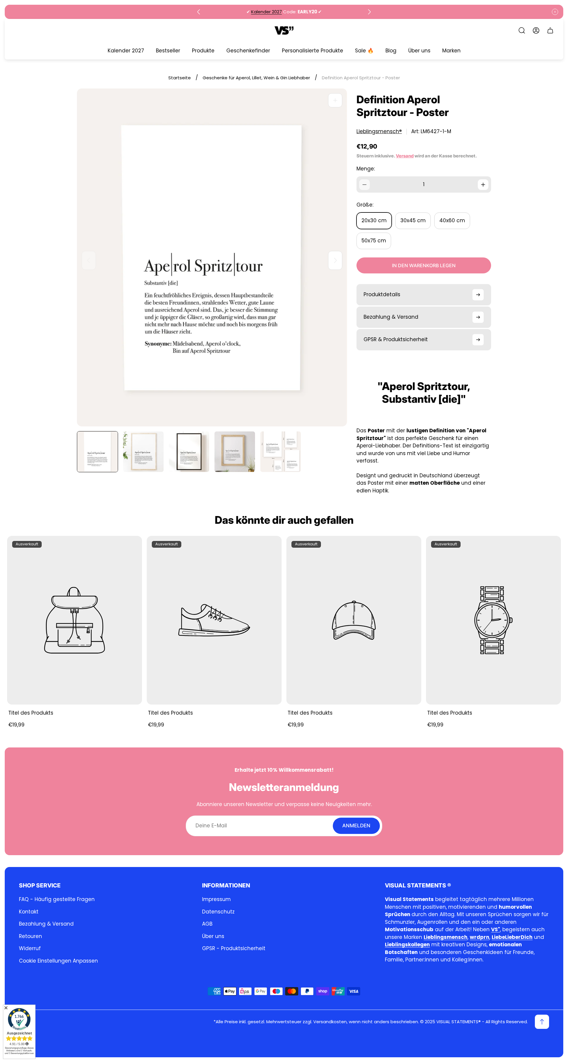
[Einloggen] (536, 30)
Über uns (213, 936)
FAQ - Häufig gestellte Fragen (57, 899)
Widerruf (30, 948)
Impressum (216, 899)
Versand (405, 156)
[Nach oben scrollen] (542, 1022)
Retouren (30, 936)
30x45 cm (413, 220)
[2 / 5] (143, 451)
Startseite (179, 77)
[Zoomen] (335, 100)
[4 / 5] (234, 451)
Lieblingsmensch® (379, 131)
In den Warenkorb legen (424, 265)
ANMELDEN (356, 826)
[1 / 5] (97, 451)
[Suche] (521, 30)
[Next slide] (369, 11)
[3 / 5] (189, 451)
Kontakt (28, 911)
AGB (207, 923)
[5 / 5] (280, 451)
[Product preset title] (74, 620)
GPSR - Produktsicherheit (233, 948)
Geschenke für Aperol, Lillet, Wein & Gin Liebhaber (256, 77)
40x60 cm (452, 220)
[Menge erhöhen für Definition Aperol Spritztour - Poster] (483, 184)
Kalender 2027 (266, 12)
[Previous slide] (198, 11)
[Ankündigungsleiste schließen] (555, 11)
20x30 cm (374, 220)
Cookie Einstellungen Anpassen (58, 960)
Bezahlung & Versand (46, 923)
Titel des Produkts (30, 712)
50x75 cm (374, 240)
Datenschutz (218, 911)
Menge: (365, 168)
